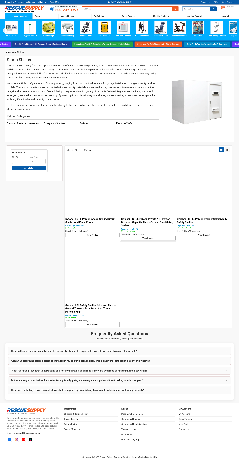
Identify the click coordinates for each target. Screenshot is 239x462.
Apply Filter (28, 168)
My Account (184, 414)
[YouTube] (23, 439)
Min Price (16, 157)
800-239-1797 (66, 10)
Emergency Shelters (54, 123)
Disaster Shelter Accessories (23, 123)
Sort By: (87, 150)
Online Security (71, 419)
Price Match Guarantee (132, 414)
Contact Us (205, 2)
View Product (92, 235)
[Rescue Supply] (25, 7)
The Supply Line (128, 429)
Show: (70, 150)
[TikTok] (30, 439)
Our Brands (126, 434)
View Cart (183, 424)
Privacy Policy (70, 424)
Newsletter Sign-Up (130, 439)
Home (7, 52)
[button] (119, 351)
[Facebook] (9, 439)
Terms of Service (72, 429)
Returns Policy (138, 457)
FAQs (216, 2)
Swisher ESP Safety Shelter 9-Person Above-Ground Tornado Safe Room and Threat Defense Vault (90, 308)
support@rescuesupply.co (28, 433)
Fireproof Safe (124, 123)
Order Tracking (228, 2)
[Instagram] (16, 439)
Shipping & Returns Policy (76, 414)
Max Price (34, 157)
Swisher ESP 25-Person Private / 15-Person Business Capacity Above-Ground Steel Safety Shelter (147, 222)
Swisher (84, 123)
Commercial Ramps (130, 419)
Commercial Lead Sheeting (134, 424)
